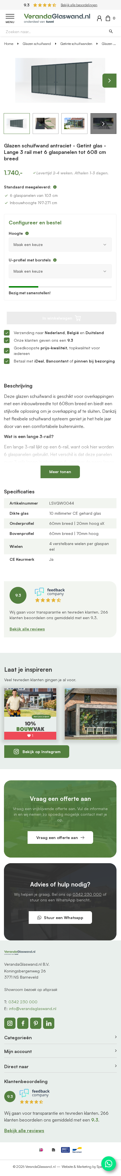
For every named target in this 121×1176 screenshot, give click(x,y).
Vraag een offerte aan (57, 837)
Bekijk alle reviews (27, 628)
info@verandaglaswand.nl (32, 1008)
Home (8, 44)
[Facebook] (22, 1023)
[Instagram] (9, 1023)
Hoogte (16, 233)
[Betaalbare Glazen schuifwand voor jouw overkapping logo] (57, 17)
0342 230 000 (87, 894)
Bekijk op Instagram (41, 751)
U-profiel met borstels (30, 259)
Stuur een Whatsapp (63, 917)
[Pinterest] (35, 1023)
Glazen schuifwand (37, 44)
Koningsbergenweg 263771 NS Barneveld (25, 973)
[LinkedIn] (48, 1023)
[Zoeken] (111, 31)
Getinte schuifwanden (76, 44)
